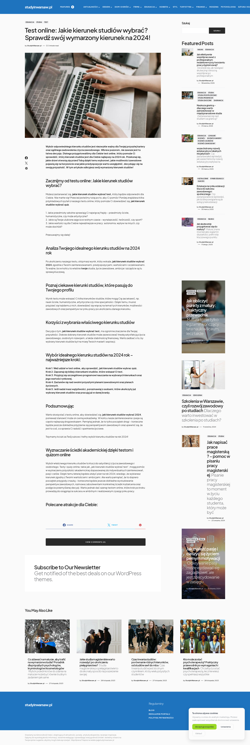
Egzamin (201, 291)
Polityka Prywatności (161, 718)
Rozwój (201, 138)
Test (46, 22)
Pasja (202, 539)
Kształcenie (203, 178)
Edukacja (30, 22)
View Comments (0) (96, 542)
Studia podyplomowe (207, 95)
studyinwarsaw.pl (38, 7)
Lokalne (212, 136)
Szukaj (186, 23)
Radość (191, 542)
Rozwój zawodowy (206, 143)
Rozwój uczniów (205, 141)
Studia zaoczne (204, 100)
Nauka (200, 49)
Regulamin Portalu (159, 714)
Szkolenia (197, 395)
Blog (152, 710)
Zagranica (218, 100)
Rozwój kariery (214, 138)
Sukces (201, 181)
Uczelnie (191, 294)
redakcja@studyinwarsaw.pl (102, 740)
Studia (39, 22)
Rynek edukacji (217, 178)
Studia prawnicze (205, 98)
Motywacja (192, 539)
